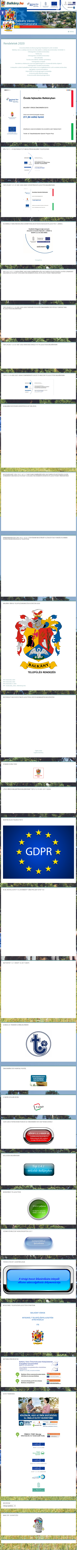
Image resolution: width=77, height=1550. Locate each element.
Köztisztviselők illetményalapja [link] (38, 73)
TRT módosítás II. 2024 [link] (9, 684)
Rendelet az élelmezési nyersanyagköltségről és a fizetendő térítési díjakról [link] (38, 63)
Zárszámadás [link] (38, 58)
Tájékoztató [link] (38, 751)
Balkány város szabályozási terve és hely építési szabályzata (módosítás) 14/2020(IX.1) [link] (38, 50)
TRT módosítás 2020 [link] (9, 680)
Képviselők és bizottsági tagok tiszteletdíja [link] (38, 71)
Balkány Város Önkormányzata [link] (26, 22)
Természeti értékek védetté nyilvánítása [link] (38, 59)
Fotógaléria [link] (38, 260)
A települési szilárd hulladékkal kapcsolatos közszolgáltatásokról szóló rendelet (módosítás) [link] (38, 67)
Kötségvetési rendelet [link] (38, 61)
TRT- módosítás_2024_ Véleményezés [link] (14, 686)
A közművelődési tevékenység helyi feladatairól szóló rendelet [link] (38, 48)
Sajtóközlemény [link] (38, 752)
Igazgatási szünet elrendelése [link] (38, 69)
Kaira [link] (42, 1544)
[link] (2, 12)
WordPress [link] (42, 1546)
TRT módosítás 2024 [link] (9, 682)
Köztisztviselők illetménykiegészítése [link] (38, 75)
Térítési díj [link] (38, 54)
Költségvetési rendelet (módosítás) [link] (38, 52)
